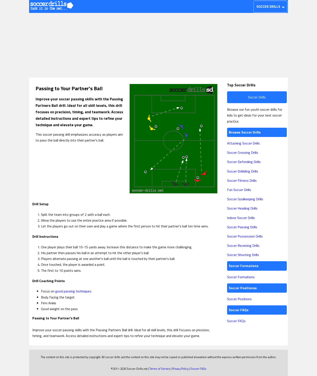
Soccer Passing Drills (242, 227)
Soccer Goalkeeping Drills (245, 199)
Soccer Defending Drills (244, 161)
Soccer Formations (241, 277)
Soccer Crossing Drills (242, 152)
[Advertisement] (158, 45)
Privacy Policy (180, 369)
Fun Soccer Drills (239, 189)
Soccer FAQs (236, 320)
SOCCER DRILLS (268, 6)
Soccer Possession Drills (245, 236)
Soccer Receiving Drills (243, 245)
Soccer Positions (239, 298)
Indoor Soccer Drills (241, 217)
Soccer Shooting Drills (243, 254)
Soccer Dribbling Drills (242, 171)
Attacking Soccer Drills (243, 143)
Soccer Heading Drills (242, 208)
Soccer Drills (257, 97)
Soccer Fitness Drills (242, 180)
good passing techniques (73, 291)
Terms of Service (159, 369)
